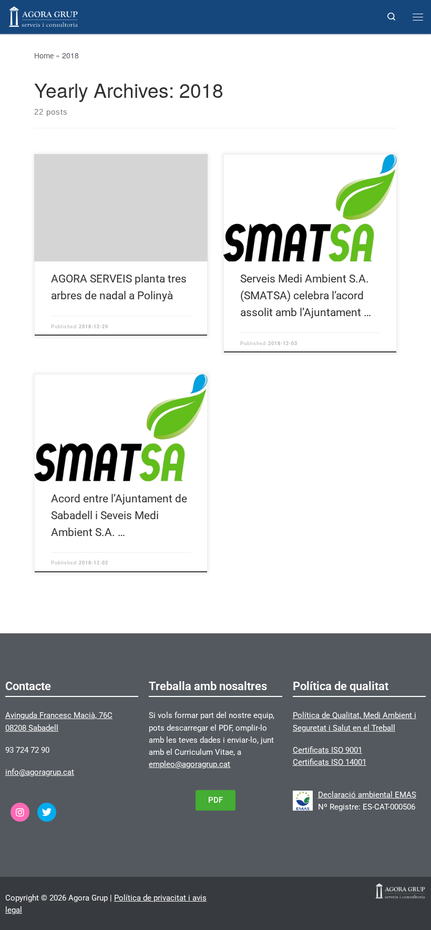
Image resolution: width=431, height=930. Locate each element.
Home (44, 56)
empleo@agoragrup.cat (189, 764)
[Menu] (418, 17)
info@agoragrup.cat (39, 772)
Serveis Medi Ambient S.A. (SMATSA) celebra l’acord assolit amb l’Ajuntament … (305, 295)
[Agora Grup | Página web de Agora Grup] (43, 15)
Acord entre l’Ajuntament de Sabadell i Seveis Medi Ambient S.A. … (119, 515)
